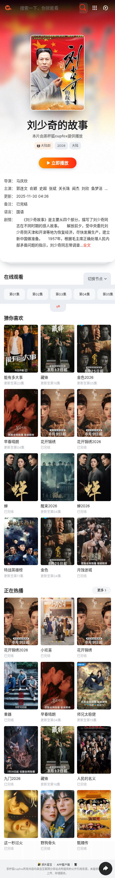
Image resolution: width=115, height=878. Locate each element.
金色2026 (85, 377)
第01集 (14, 294)
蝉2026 (83, 506)
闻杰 (75, 188)
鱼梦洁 (96, 188)
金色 (44, 570)
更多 (100, 590)
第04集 (84, 294)
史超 (43, 188)
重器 (7, 714)
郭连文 (22, 188)
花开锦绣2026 (89, 441)
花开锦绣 (48, 441)
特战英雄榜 (13, 570)
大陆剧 (46, 146)
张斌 (52, 188)
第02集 (37, 294)
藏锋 (44, 377)
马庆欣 (22, 181)
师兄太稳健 (86, 714)
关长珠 (64, 188)
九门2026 (12, 778)
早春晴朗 (11, 441)
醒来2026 (49, 506)
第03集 (61, 294)
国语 (20, 211)
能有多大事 (13, 377)
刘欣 (85, 188)
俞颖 (33, 188)
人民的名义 (86, 778)
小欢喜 (46, 650)
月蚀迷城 (84, 570)
